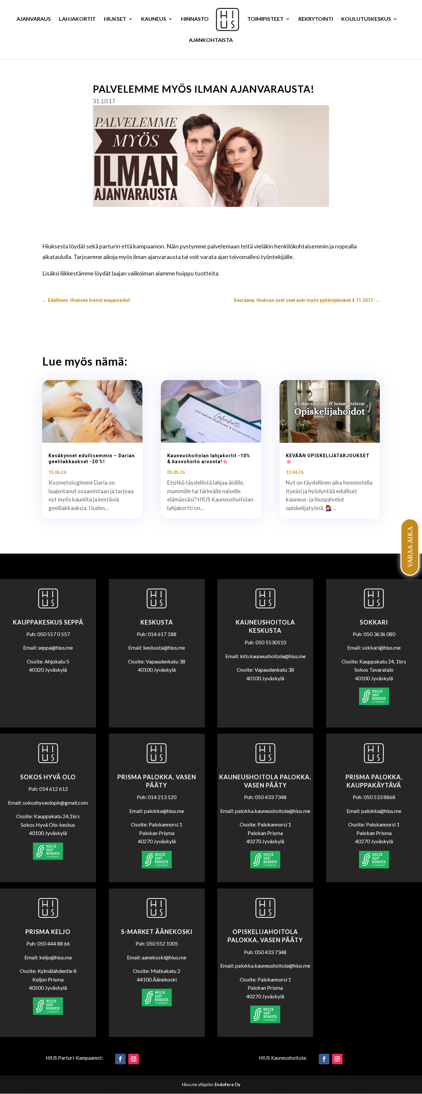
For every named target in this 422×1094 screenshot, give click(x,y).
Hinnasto (195, 19)
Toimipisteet (265, 19)
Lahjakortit (77, 19)
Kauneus (153, 19)
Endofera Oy (227, 1084)
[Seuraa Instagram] (133, 1059)
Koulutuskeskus (366, 19)
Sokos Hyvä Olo (48, 777)
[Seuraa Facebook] (120, 1059)
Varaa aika (410, 547)
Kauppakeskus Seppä (48, 622)
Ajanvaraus (33, 19)
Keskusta (156, 622)
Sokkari (374, 622)
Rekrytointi (315, 19)
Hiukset (115, 19)
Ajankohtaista (211, 40)
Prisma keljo (48, 931)
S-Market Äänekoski (157, 931)
